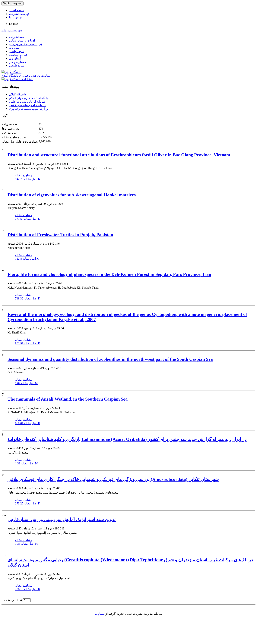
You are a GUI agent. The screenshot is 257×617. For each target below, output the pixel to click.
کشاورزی (15, 58)
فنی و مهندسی (18, 54)
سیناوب (100, 613)
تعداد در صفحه (13, 600)
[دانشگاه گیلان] (11, 72)
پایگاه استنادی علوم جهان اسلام (28, 98)
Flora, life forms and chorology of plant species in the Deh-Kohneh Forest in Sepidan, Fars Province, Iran (109, 274)
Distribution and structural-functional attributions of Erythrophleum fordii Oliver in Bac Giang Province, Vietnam (119, 154)
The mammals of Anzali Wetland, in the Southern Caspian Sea (68, 399)
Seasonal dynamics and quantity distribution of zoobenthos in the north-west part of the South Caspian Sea (110, 359)
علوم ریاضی (16, 51)
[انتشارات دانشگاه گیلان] (17, 79)
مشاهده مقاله (23, 175)
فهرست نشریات (19, 13)
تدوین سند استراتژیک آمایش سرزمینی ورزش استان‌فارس (62, 519)
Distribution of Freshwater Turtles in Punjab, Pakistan (60, 234)
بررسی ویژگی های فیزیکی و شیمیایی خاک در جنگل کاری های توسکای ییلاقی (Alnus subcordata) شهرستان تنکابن (113, 479)
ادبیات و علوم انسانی (22, 40)
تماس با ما (15, 17)
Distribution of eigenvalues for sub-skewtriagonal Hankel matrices (72, 194)
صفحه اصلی (16, 10)
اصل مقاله (27, 179)
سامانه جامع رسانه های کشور (27, 105)
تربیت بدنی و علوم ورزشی (25, 44)
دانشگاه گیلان (17, 94)
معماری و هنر (17, 62)
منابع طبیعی (16, 65)
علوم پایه (14, 47)
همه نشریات (16, 37)
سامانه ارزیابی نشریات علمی (27, 101)
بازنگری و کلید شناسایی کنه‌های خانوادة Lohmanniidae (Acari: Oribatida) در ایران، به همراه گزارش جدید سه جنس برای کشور (127, 439)
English (13, 23)
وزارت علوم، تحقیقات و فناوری (28, 108)
